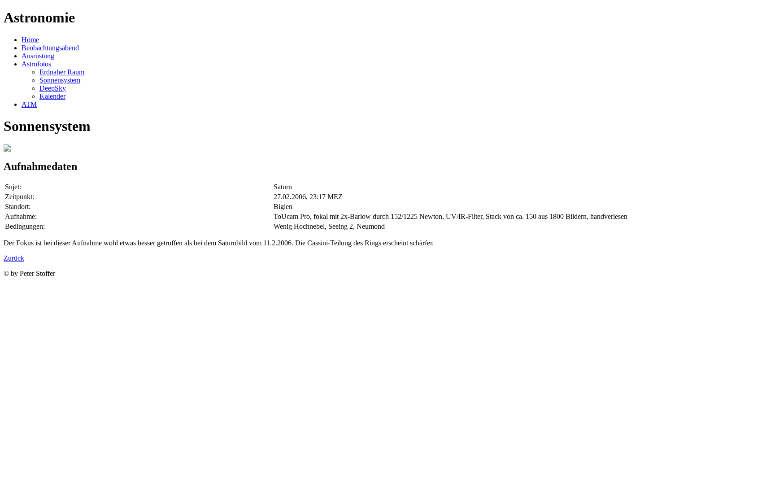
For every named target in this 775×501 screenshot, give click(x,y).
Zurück (14, 258)
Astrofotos (36, 64)
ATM (29, 104)
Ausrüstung (38, 56)
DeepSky (52, 88)
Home (30, 40)
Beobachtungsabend (50, 48)
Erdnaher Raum (61, 72)
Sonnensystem (59, 80)
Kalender (52, 96)
